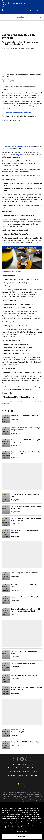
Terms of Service (17, 827)
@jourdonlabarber (24, 74)
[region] (22, 821)
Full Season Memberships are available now (18, 146)
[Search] (3, 10)
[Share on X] (7, 80)
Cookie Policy (24, 816)
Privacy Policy (11, 816)
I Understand (22, 836)
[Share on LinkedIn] (12, 80)
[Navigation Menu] (41, 10)
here (27, 171)
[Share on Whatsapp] (3, 80)
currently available (19, 155)
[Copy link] (16, 80)
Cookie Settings (19, 818)
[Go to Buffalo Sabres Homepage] (16, 3)
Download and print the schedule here (17, 112)
